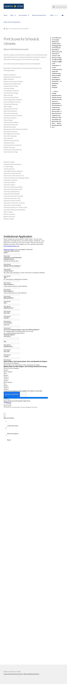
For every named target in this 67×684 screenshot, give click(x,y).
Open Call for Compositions (12, 22)
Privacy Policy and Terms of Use (13, 674)
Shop (11, 15)
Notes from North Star (39, 15)
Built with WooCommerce (31, 674)
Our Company (23, 15)
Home (5, 15)
